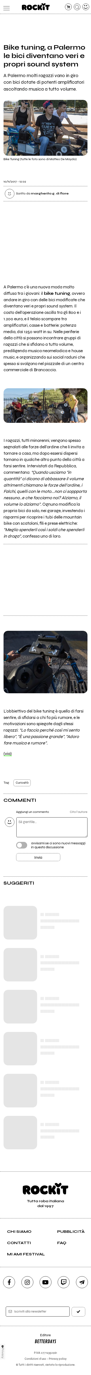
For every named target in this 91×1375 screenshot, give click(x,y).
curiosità (22, 783)
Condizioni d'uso (35, 1358)
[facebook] (9, 1282)
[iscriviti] (78, 1312)
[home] (36, 6)
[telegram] (82, 1282)
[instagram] (27, 1282)
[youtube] (45, 1282)
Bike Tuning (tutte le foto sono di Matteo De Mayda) (40, 159)
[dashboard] (85, 7)
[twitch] (64, 1282)
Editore (42, 1337)
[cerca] (77, 7)
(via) (8, 753)
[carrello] (68, 7)
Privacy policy (57, 1358)
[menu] (5, 7)
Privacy (3, 1353)
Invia (38, 857)
